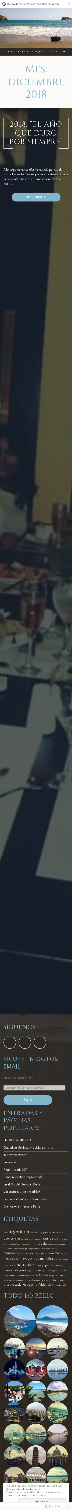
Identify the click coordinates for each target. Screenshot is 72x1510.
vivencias (58, 1285)
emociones (52, 1244)
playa (29, 1271)
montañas (47, 1259)
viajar (30, 1284)
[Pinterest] (9, 1042)
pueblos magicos (50, 1271)
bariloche (52, 1232)
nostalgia (40, 1266)
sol (31, 1280)
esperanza (7, 1249)
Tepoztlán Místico (15, 1155)
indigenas (19, 1253)
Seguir (28, 1100)
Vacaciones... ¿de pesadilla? (21, 1192)
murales (65, 1259)
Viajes (43, 1284)
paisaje (49, 1265)
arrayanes (44, 1232)
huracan (9, 1253)
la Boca (27, 1253)
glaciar (28, 1249)
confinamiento (34, 1244)
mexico (25, 1258)
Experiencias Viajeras (31, 51)
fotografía (21, 1249)
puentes (12, 1276)
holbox (54, 1249)
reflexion (42, 1275)
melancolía (11, 1259)
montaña (36, 1259)
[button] (19, 1321)
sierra (5, 1280)
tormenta (60, 1280)
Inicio (9, 51)
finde (15, 1249)
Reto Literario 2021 (15, 1170)
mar (57, 1253)
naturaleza (27, 1264)
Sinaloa (27, 1280)
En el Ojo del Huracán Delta (21, 1184)
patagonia (19, 1270)
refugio (51, 1276)
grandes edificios (38, 1249)
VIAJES (53, 51)
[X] (40, 1042)
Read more (28, 198)
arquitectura (34, 1232)
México (13, 1266)
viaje (37, 1285)
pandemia (59, 1266)
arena (5, 1232)
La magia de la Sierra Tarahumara (25, 1199)
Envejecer (9, 1162)
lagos (32, 1253)
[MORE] (64, 51)
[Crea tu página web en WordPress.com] (36, 4)
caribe (48, 1238)
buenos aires (12, 1238)
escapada (61, 1244)
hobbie (48, 1249)
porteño (37, 1270)
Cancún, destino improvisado (23, 1177)
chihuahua (24, 1244)
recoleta (32, 1276)
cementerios (14, 1244)
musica (6, 1266)
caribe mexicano (61, 1239)
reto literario (60, 1276)
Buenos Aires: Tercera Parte (21, 1206)
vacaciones (18, 1284)
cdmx (5, 1244)
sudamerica (38, 1280)
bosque (60, 1232)
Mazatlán (64, 1253)
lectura (38, 1253)
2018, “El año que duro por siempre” (36, 133)
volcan (64, 1285)
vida (50, 1284)
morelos (57, 1259)
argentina (19, 1231)
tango (46, 1280)
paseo (7, 1270)
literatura (50, 1253)
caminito (24, 1239)
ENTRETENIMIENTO (17, 1140)
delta (44, 1243)
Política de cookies (37, 1495)
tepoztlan (52, 1280)
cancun (32, 1239)
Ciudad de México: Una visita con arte (28, 1148)
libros (43, 1253)
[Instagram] (25, 1042)
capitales (38, 1239)
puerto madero (22, 1276)
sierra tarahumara (16, 1280)
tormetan (7, 1285)
